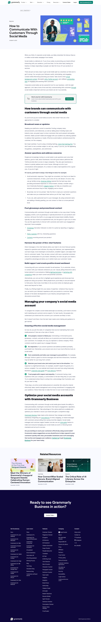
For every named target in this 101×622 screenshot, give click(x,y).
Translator (45, 553)
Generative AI (30, 555)
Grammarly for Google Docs (14, 568)
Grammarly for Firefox (14, 557)
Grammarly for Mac (16, 543)
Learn (21, 10)
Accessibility (61, 574)
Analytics (45, 580)
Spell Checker (46, 599)
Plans (28, 532)
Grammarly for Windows (14, 539)
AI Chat (45, 556)
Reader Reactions (47, 593)
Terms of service (62, 560)
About (60, 535)
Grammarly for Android (14, 583)
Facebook (78, 537)
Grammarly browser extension (16, 546)
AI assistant (30, 550)
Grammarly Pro (31, 535)
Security (60, 571)
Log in (75, 2)
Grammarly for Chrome (14, 550)
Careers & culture (63, 544)
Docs (12, 532)
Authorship (45, 585)
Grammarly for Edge (16, 561)
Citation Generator (47, 545)
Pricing (48, 2)
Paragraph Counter (48, 569)
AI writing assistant (32, 558)
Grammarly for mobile (14, 572)
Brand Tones (46, 583)
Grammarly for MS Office (15, 564)
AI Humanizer (46, 543)
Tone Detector (46, 561)
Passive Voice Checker (46, 607)
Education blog (30, 568)
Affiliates (60, 549)
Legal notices (61, 576)
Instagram (78, 540)
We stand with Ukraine (62, 538)
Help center (77, 532)
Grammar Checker (47, 532)
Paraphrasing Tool (47, 551)
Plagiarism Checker (48, 535)
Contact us (77, 535)
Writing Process (31, 560)
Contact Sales (66, 2)
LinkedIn (78, 545)
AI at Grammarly (31, 552)
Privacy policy (62, 557)
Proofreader (46, 611)
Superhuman (63, 532)
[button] (27, 10)
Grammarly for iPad (16, 580)
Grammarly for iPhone (14, 576)
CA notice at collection (61, 568)
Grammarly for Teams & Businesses (32, 538)
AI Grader (45, 591)
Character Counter (47, 567)
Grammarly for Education (30, 546)
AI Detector (46, 540)
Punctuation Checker (48, 604)
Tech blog (29, 566)
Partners (60, 552)
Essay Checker (46, 548)
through (73, 87)
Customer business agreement (63, 563)
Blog (28, 563)
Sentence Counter (47, 572)
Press (59, 547)
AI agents (45, 537)
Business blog (30, 571)
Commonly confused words (32, 574)
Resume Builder (47, 596)
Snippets (45, 577)
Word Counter (46, 564)
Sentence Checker (47, 601)
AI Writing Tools (47, 559)
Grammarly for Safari (16, 554)
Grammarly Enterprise (29, 542)
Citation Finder (46, 588)
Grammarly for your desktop (16, 535)
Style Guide (46, 575)
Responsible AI (62, 541)
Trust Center (61, 555)
